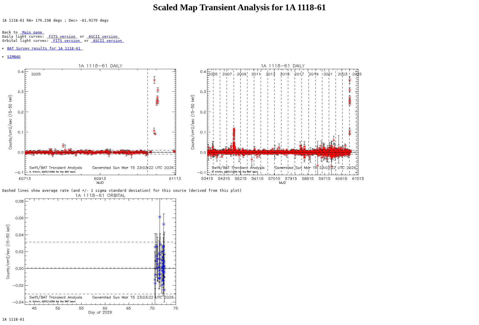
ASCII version (103, 36)
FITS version (62, 36)
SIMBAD (14, 57)
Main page (32, 32)
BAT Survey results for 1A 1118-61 (45, 48)
